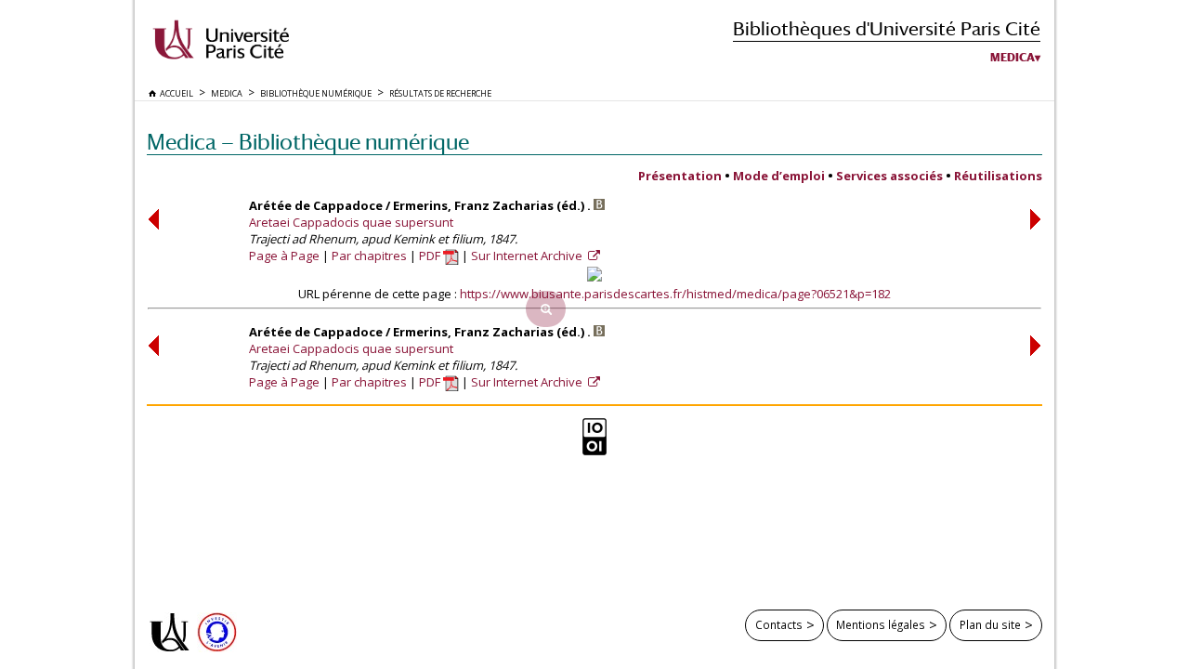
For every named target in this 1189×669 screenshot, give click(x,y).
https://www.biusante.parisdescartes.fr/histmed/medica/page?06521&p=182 (675, 293)
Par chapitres (369, 255)
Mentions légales (880, 624)
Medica (1012, 57)
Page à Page (284, 255)
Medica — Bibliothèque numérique (308, 141)
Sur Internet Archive (528, 255)
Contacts (779, 624)
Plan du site (990, 624)
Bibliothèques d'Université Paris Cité (886, 28)
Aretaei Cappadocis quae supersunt (351, 222)
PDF (431, 255)
